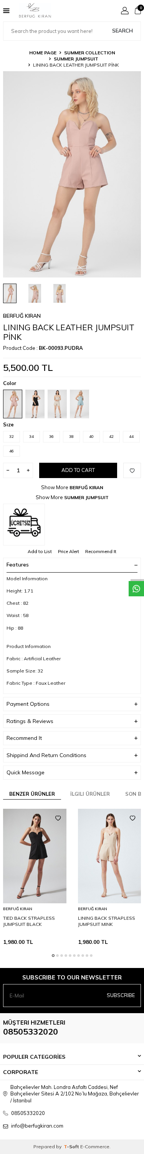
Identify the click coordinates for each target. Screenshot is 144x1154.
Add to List (40, 551)
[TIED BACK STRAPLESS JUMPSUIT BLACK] (34, 856)
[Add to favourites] (58, 818)
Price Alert (68, 551)
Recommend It (100, 551)
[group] (72, 174)
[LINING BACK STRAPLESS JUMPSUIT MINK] (109, 856)
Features (18, 564)
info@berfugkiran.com (37, 1126)
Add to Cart (78, 470)
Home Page (42, 52)
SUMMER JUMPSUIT (76, 59)
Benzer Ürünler (32, 794)
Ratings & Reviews (30, 721)
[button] (53, 955)
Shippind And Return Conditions (46, 755)
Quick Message (26, 772)
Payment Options (28, 703)
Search (122, 31)
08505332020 (30, 1031)
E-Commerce (94, 1146)
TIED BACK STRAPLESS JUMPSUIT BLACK (29, 921)
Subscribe (121, 995)
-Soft (72, 1146)
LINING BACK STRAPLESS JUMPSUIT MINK (106, 921)
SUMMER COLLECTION (89, 52)
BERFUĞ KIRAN (22, 315)
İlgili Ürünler (90, 794)
